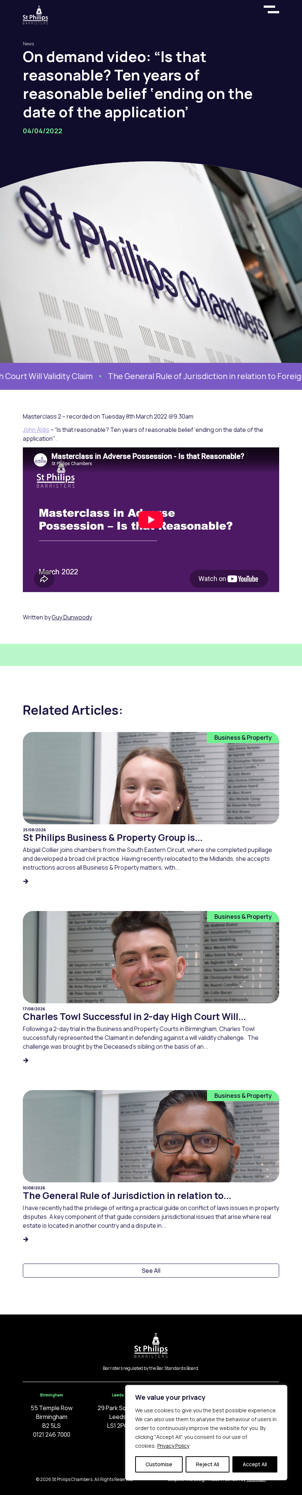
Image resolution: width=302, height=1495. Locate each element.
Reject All (207, 1464)
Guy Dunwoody (72, 617)
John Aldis (36, 430)
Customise (158, 1464)
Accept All (255, 1464)
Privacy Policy (173, 1445)
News (28, 44)
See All (151, 1271)
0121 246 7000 (51, 1434)
